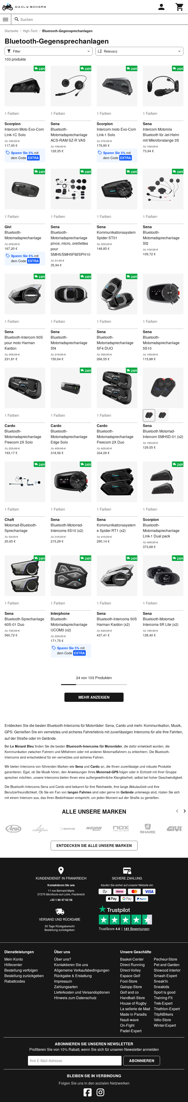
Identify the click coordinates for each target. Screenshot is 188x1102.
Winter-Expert (165, 1025)
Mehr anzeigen (94, 697)
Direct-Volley (130, 970)
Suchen (26, 19)
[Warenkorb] (179, 6)
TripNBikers (163, 1014)
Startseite (11, 30)
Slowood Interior (167, 970)
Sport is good (164, 992)
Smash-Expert (165, 975)
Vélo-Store (162, 1019)
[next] (184, 812)
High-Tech (30, 30)
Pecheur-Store (165, 959)
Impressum (63, 981)
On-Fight (127, 1025)
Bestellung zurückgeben (59, 930)
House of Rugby (133, 1003)
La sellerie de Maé (135, 1008)
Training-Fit (163, 997)
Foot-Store (128, 981)
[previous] (177, 812)
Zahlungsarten (66, 986)
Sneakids (161, 986)
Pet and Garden (167, 964)
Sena (55, 123)
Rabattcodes (14, 981)
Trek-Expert (163, 1003)
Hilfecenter (13, 964)
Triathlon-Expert (167, 1008)
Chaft (9, 519)
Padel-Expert (130, 1030)
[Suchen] (16, 19)
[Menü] (5, 19)
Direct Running (132, 964)
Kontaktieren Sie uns (61, 885)
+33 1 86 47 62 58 (61, 900)
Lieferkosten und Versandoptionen (82, 992)
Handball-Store (132, 997)
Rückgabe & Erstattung (73, 975)
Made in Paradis (133, 1014)
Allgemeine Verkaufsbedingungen (81, 970)
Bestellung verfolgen (21, 970)
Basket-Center (132, 959)
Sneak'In (161, 981)
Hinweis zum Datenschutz (75, 997)
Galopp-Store (131, 986)
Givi (8, 226)
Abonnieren (141, 1060)
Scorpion (13, 123)
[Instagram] (100, 1093)
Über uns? (62, 959)
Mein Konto (13, 959)
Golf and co (129, 992)
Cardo (10, 425)
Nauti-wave (129, 1019)
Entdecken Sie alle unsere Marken (94, 845)
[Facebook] (87, 1093)
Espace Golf (130, 975)
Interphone (60, 613)
